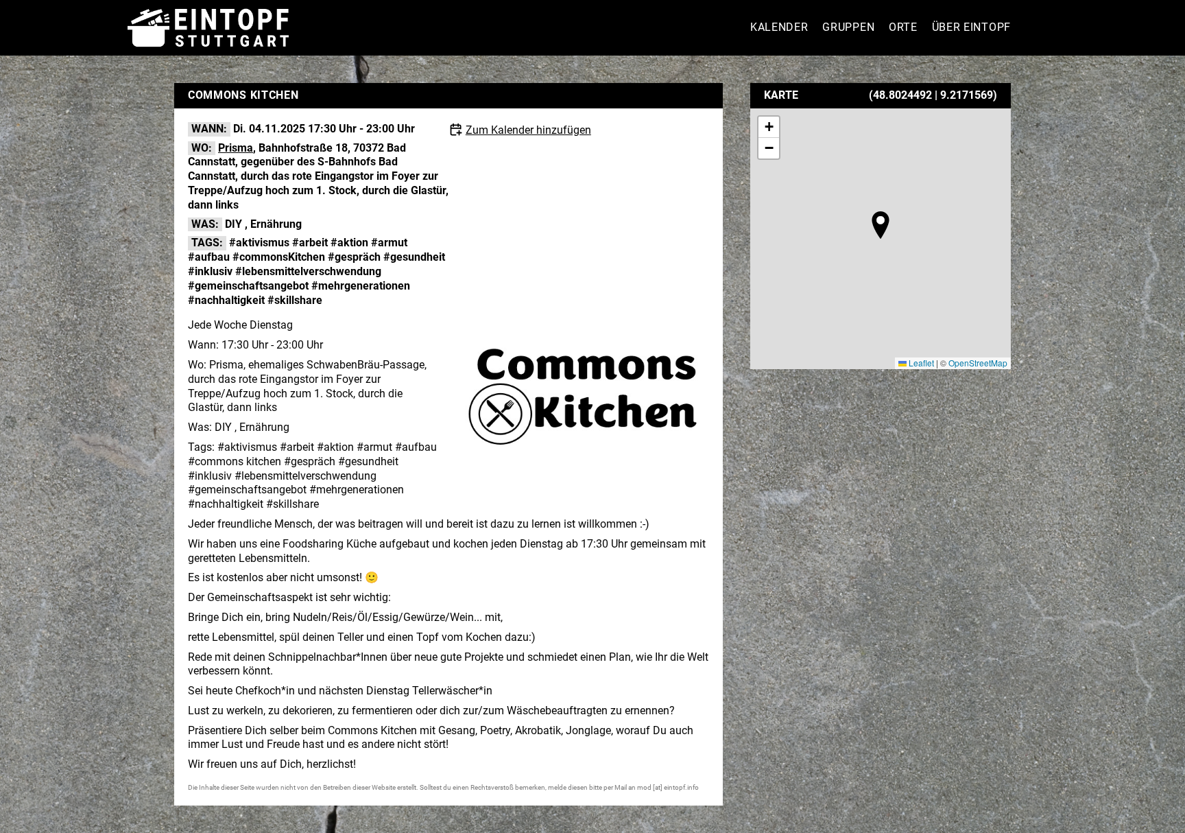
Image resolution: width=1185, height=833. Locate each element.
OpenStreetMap (977, 362)
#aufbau (209, 256)
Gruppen (848, 27)
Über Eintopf (971, 27)
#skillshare (294, 300)
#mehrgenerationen (360, 285)
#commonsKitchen (278, 256)
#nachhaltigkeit (226, 300)
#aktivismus (259, 242)
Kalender (779, 27)
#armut (389, 242)
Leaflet (920, 362)
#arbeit (310, 242)
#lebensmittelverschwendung (308, 271)
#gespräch (354, 256)
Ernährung (276, 224)
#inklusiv (210, 271)
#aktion (349, 242)
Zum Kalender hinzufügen (528, 130)
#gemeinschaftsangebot (248, 285)
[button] (880, 225)
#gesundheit (414, 256)
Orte (903, 27)
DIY (233, 224)
